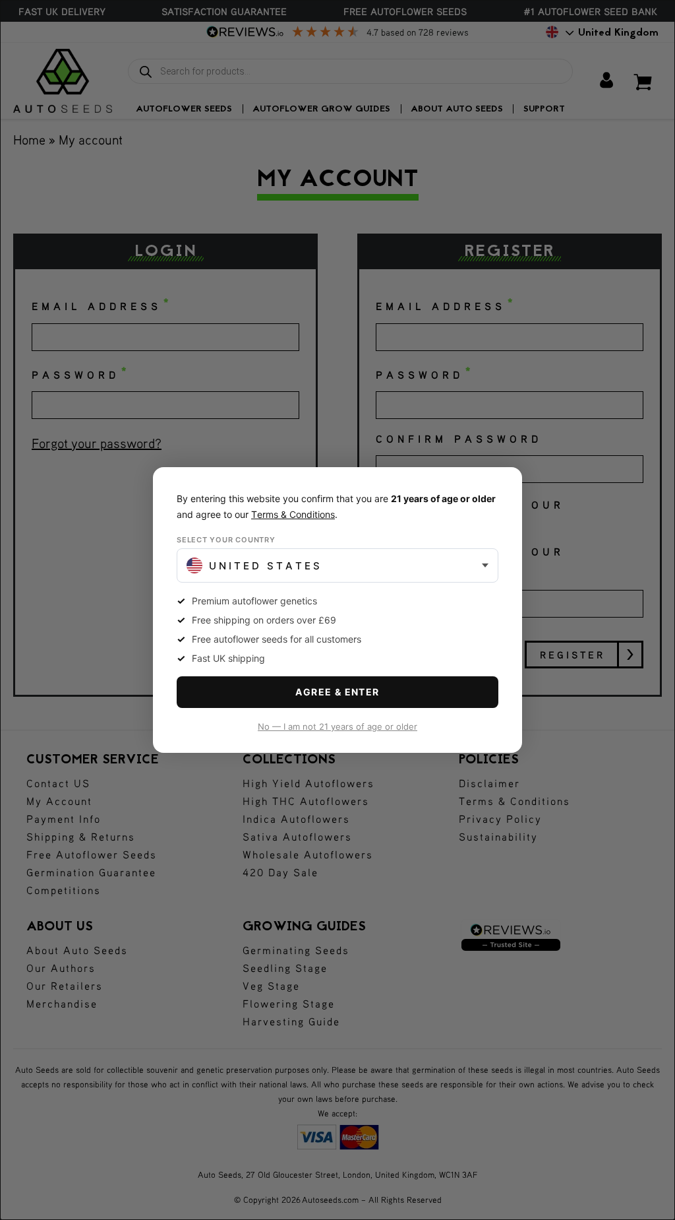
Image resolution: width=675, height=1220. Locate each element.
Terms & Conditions (293, 514)
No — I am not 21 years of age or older (337, 726)
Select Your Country (226, 539)
